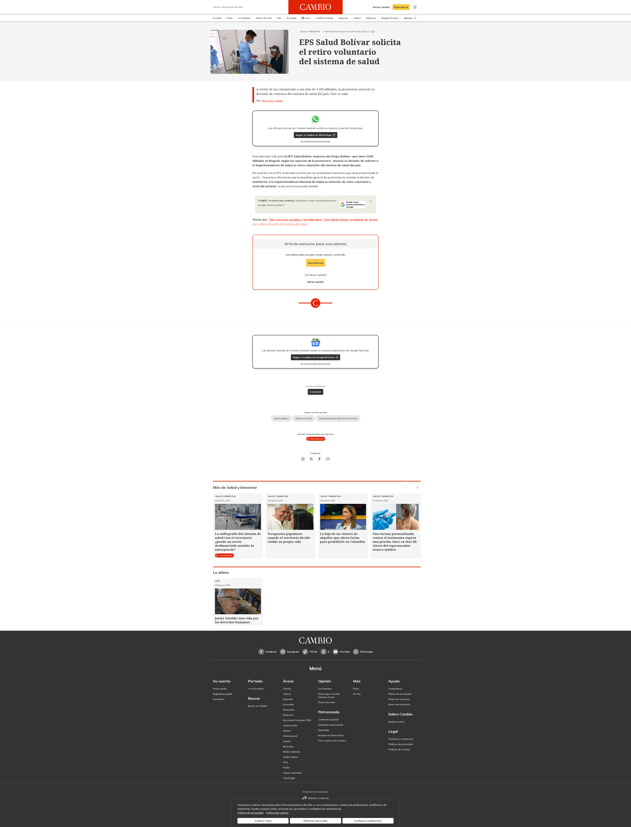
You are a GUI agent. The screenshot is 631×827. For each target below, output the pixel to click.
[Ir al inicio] (315, 7)
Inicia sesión (315, 282)
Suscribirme (315, 262)
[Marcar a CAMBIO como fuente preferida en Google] (352, 204)
